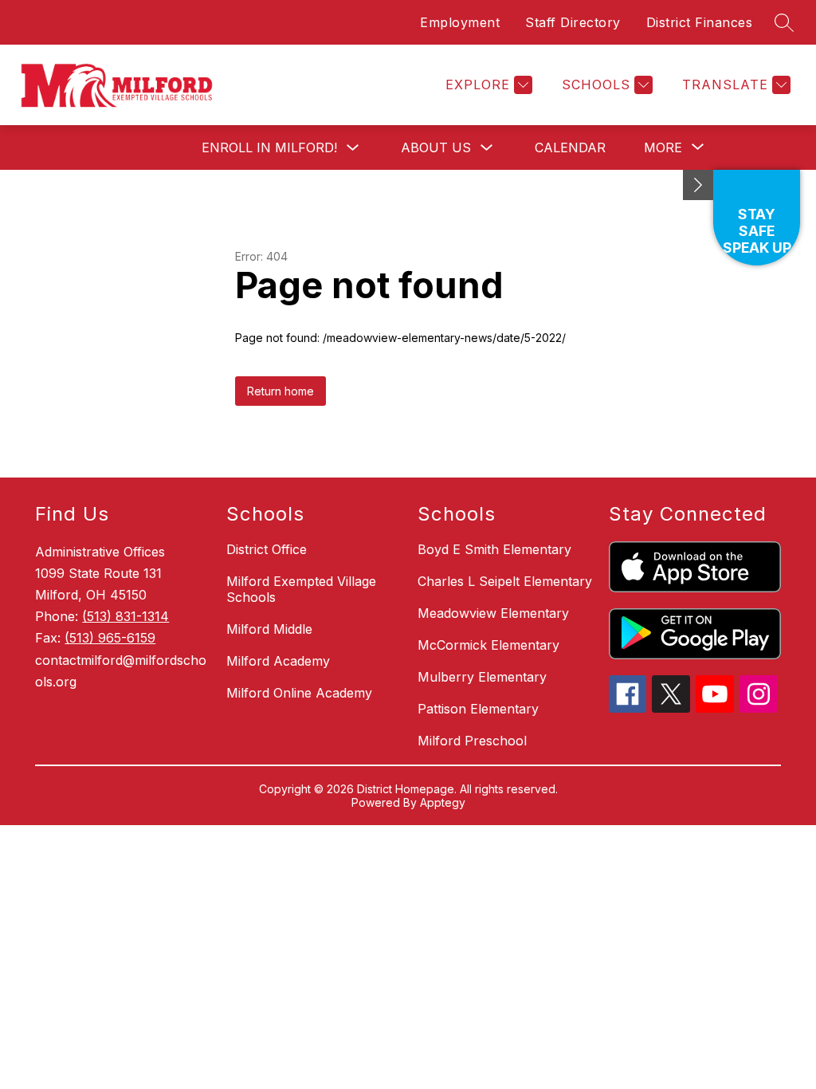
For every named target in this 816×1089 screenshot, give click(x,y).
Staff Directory (573, 22)
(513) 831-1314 (125, 616)
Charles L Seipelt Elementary (505, 581)
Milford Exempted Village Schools (301, 589)
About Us (436, 147)
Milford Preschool (472, 741)
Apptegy (442, 802)
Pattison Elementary (478, 709)
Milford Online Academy (299, 693)
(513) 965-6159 (110, 638)
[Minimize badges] (698, 185)
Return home (280, 391)
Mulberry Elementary (482, 677)
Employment (460, 22)
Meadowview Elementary (493, 613)
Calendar (570, 147)
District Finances (699, 22)
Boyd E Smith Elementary (494, 549)
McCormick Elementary (488, 645)
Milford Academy (278, 661)
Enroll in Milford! (269, 147)
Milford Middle (269, 629)
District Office (266, 549)
